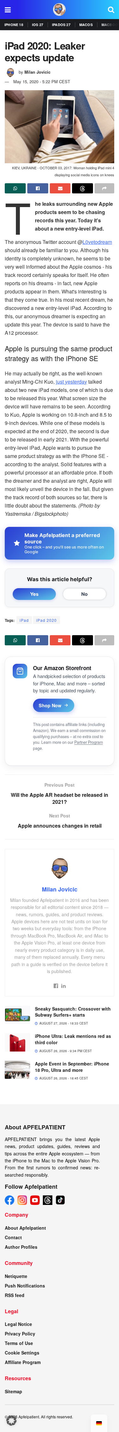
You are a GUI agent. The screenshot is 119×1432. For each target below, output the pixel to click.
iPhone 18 (13, 24)
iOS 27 (37, 24)
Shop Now (50, 705)
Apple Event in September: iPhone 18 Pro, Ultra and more (72, 1066)
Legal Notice (18, 1324)
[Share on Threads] (82, 188)
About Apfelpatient (25, 1228)
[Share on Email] (60, 188)
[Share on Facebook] (37, 188)
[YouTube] (35, 1200)
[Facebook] (9, 1200)
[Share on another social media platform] (104, 188)
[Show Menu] (8, 9)
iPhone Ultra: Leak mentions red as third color (73, 1039)
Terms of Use (19, 1343)
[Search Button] (111, 9)
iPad (24, 620)
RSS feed (14, 1295)
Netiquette (16, 1276)
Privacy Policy (20, 1333)
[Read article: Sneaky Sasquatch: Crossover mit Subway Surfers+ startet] (17, 1015)
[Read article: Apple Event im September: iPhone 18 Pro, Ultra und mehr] (17, 1070)
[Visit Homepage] (59, 9)
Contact (13, 1237)
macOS (86, 24)
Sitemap (13, 1391)
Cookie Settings (22, 1352)
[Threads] (47, 1200)
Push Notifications (25, 1285)
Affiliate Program (23, 1362)
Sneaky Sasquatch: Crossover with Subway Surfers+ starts (73, 1011)
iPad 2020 (46, 620)
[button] (11, 1420)
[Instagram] (22, 1200)
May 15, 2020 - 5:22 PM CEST (41, 81)
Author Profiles (21, 1247)
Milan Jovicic (37, 72)
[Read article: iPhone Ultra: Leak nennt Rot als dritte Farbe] (17, 1042)
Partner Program (88, 742)
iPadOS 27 (61, 24)
